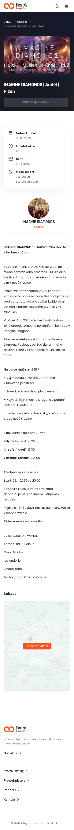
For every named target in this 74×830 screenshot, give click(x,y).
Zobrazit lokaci (37, 646)
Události (22, 22)
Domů (7, 22)
